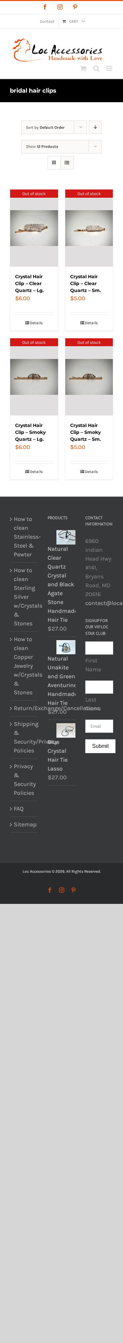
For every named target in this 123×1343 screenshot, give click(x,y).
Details (36, 323)
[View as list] (67, 162)
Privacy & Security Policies (24, 779)
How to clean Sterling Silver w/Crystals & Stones (24, 597)
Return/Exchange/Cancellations (24, 708)
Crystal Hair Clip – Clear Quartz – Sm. (85, 283)
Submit (100, 746)
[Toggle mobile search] (96, 68)
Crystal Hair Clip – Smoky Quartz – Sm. (85, 432)
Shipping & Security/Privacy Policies (24, 737)
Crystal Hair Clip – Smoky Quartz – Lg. (30, 432)
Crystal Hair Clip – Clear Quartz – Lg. (29, 283)
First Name (93, 665)
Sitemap (24, 824)
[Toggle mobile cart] (83, 68)
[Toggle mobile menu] (109, 68)
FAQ (19, 808)
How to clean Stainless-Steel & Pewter (24, 536)
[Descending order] (95, 127)
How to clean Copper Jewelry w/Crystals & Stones (24, 666)
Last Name (93, 704)
